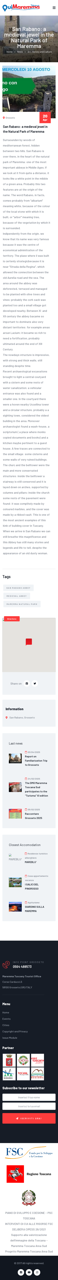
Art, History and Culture (40, 51)
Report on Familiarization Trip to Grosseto (36, 760)
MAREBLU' (30, 861)
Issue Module (9, 1037)
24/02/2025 (33, 778)
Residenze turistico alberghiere (36, 855)
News (20, 51)
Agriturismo (33, 902)
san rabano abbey (18, 588)
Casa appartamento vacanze (36, 878)
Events (6, 1018)
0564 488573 (22, 967)
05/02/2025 (33, 809)
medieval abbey (17, 596)
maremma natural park (22, 604)
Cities (5, 1025)
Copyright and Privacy (15, 1031)
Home (9, 51)
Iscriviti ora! (31, 1118)
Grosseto (10, 117)
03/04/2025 (33, 752)
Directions (11, 619)
